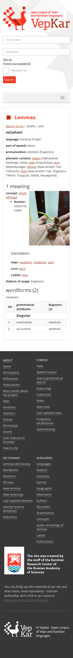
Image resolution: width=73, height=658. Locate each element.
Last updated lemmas (17, 501)
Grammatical (45, 513)
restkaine (25, 262)
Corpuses (42, 476)
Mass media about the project (15, 393)
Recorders (43, 507)
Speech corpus (46, 372)
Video (40, 401)
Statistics (9, 413)
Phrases (8, 482)
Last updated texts (49, 413)
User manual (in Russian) (14, 440)
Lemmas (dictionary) (16, 464)
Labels (40, 535)
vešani (36, 158)
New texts (43, 407)
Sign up (7, 59)
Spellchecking (45, 429)
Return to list (15, 126)
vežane (31, 167)
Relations (9, 476)
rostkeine (39, 262)
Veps (6, 401)
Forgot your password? (17, 63)
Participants (11, 372)
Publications (11, 385)
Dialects (41, 470)
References (10, 379)
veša (32, 162)
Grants (7, 432)
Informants (44, 494)
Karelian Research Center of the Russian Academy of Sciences (45, 566)
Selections (10, 517)
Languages (43, 464)
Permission (10, 425)
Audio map (43, 388)
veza (57, 162)
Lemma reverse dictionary (13, 509)
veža (24, 171)
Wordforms (10, 470)
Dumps (8, 419)
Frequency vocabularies (45, 421)
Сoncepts (42, 519)
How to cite (10, 448)
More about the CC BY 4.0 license (26, 600)
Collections (43, 394)
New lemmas (12, 488)
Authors (41, 501)
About (8, 360)
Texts (39, 366)
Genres (41, 482)
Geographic (44, 488)
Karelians (9, 407)
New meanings (13, 494)
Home (7, 366)
